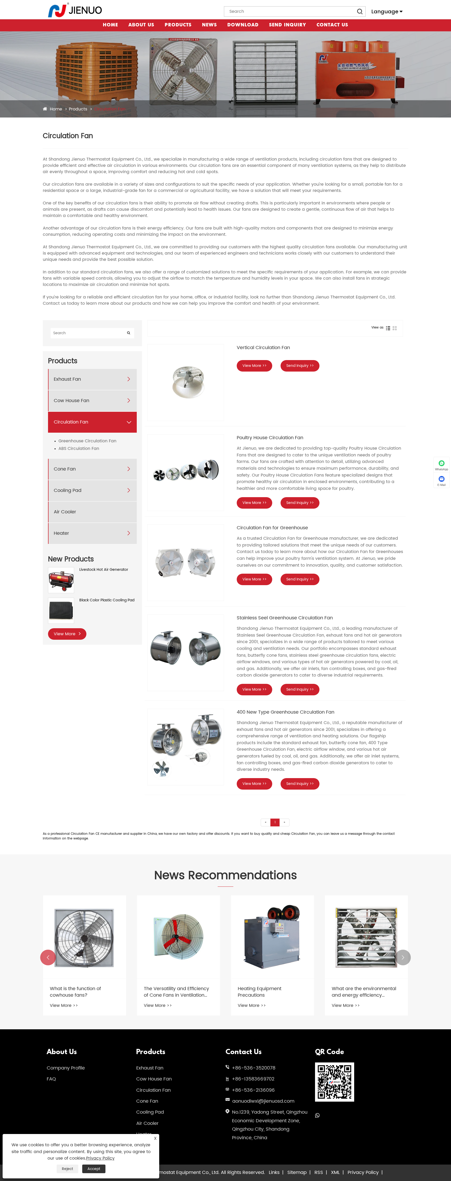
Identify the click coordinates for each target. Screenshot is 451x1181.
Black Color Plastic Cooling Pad (106, 600)
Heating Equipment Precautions (259, 991)
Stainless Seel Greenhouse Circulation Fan (285, 617)
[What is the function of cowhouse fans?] (84, 936)
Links (274, 1172)
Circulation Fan (110, 109)
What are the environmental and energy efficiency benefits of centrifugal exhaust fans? (366, 991)
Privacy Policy (363, 1172)
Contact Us (332, 25)
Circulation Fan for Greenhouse (272, 527)
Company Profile (66, 1068)
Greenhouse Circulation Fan (87, 441)
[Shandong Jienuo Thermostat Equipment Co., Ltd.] (75, 9)
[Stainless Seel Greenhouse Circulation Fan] (185, 652)
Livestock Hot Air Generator (103, 569)
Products (178, 25)
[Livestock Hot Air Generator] (61, 570)
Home (110, 25)
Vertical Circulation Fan (263, 347)
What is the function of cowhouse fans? (75, 991)
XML (335, 1172)
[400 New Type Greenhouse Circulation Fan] (185, 747)
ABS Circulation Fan (78, 448)
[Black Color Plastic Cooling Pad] (61, 600)
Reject (67, 1169)
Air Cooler (65, 512)
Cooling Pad (67, 490)
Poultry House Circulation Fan (270, 437)
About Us (141, 25)
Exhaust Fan (67, 379)
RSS (318, 1172)
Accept (93, 1169)
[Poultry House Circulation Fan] (185, 472)
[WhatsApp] (317, 1116)
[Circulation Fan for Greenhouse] (185, 562)
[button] (48, 957)
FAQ (51, 1079)
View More (65, 634)
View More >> (254, 366)
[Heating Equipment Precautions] (272, 936)
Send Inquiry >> (300, 366)
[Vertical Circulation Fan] (185, 382)
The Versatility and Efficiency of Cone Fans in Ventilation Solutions (176, 991)
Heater (61, 533)
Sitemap (297, 1172)
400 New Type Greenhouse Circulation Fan (285, 712)
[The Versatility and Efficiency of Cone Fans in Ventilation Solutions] (178, 936)
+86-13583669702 (253, 1079)
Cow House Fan (71, 400)
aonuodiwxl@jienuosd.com (263, 1101)
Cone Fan (65, 469)
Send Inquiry (287, 25)
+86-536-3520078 (253, 1068)
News (209, 25)
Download (243, 25)
